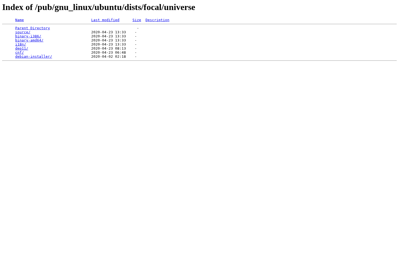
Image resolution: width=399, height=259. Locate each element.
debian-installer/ (33, 56)
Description (157, 20)
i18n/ (20, 44)
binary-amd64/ (29, 40)
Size (136, 20)
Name (19, 20)
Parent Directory (32, 28)
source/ (22, 32)
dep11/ (21, 48)
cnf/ (19, 52)
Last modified (105, 20)
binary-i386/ (28, 36)
